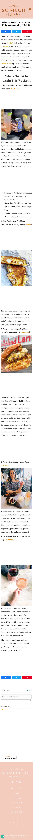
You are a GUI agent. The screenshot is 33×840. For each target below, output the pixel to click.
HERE (28, 224)
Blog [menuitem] (16, 793)
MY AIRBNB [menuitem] (16, 798)
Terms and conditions (16, 826)
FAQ (16, 819)
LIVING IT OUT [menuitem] (16, 812)
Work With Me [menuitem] (16, 803)
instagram (5, 46)
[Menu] (30, 9)
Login (30, 690)
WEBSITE (14, 88)
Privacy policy (16, 822)
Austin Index (6, 63)
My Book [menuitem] (16, 807)
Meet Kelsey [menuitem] (16, 789)
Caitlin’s (10, 43)
